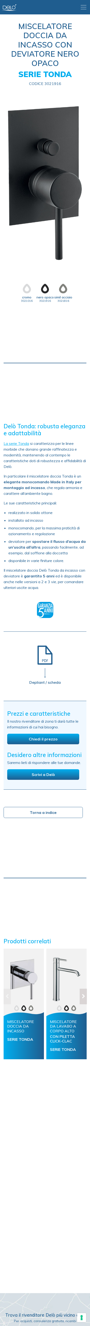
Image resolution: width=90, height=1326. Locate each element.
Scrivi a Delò (43, 774)
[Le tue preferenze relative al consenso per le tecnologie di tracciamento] (81, 1317)
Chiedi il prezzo (43, 739)
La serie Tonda (16, 443)
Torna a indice (43, 812)
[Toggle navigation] (83, 7)
